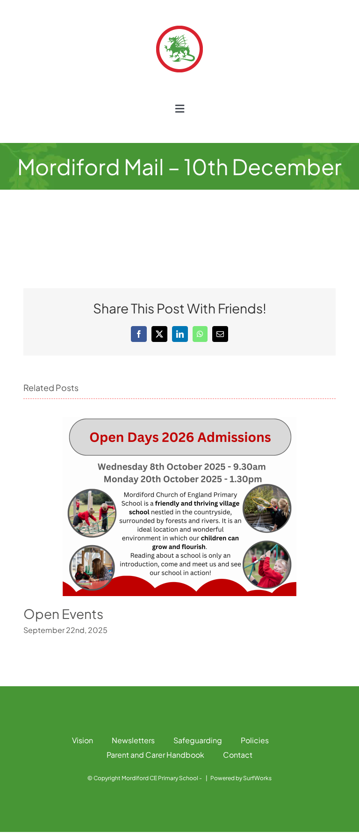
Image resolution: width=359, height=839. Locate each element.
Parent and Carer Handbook (155, 755)
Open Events (63, 613)
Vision (82, 740)
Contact (237, 755)
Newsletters (133, 740)
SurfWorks (257, 778)
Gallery (179, 506)
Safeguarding (197, 740)
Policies (255, 740)
